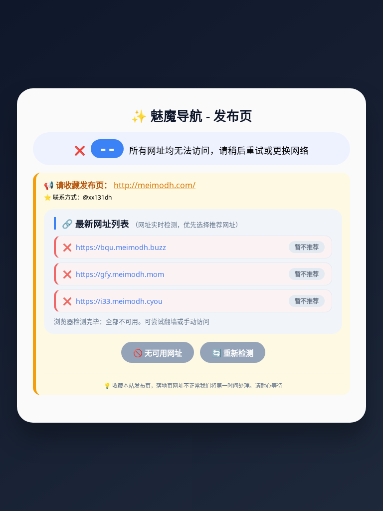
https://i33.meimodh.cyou (119, 301)
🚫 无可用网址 (157, 353)
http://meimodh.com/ (154, 185)
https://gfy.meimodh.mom (120, 274)
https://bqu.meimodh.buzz (121, 247)
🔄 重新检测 (232, 353)
